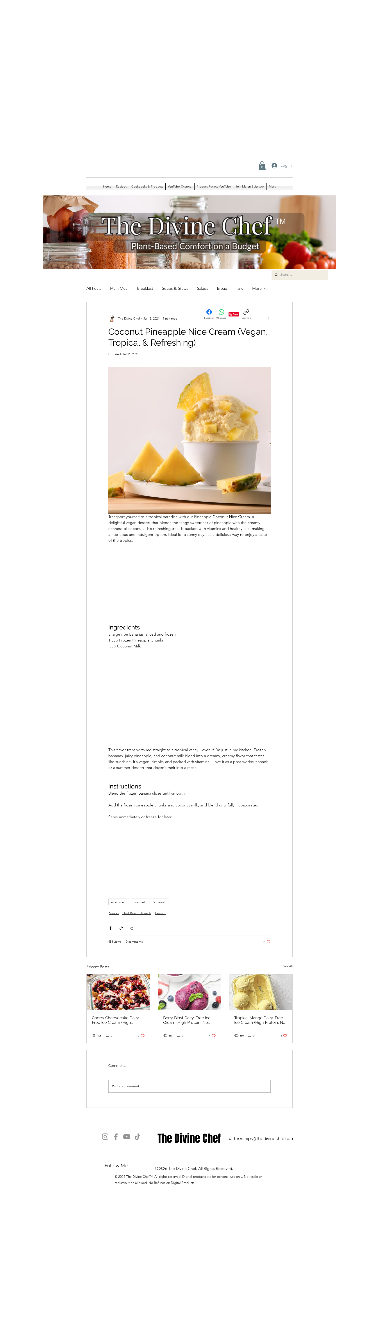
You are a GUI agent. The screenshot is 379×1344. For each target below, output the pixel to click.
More (257, 288)
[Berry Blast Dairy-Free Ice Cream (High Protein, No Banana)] (189, 992)
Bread (222, 288)
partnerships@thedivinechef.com (260, 1138)
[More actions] (268, 318)
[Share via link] (121, 928)
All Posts (93, 288)
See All (288, 966)
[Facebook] (116, 1136)
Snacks (114, 913)
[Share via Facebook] (110, 928)
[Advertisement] (131, 44)
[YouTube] (126, 1136)
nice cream (118, 902)
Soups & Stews (175, 288)
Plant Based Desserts (136, 913)
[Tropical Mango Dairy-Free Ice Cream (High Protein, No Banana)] (260, 992)
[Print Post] (132, 928)
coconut (139, 902)
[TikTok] (137, 1136)
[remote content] (189, 580)
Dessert (160, 913)
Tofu (239, 288)
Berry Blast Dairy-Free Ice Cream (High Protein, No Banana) (187, 1020)
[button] (262, 165)
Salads (202, 288)
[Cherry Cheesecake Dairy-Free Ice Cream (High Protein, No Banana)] (118, 992)
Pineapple (159, 902)
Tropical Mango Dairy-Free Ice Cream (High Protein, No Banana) (260, 1020)
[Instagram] (105, 1136)
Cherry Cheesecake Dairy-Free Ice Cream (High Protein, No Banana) (116, 1020)
